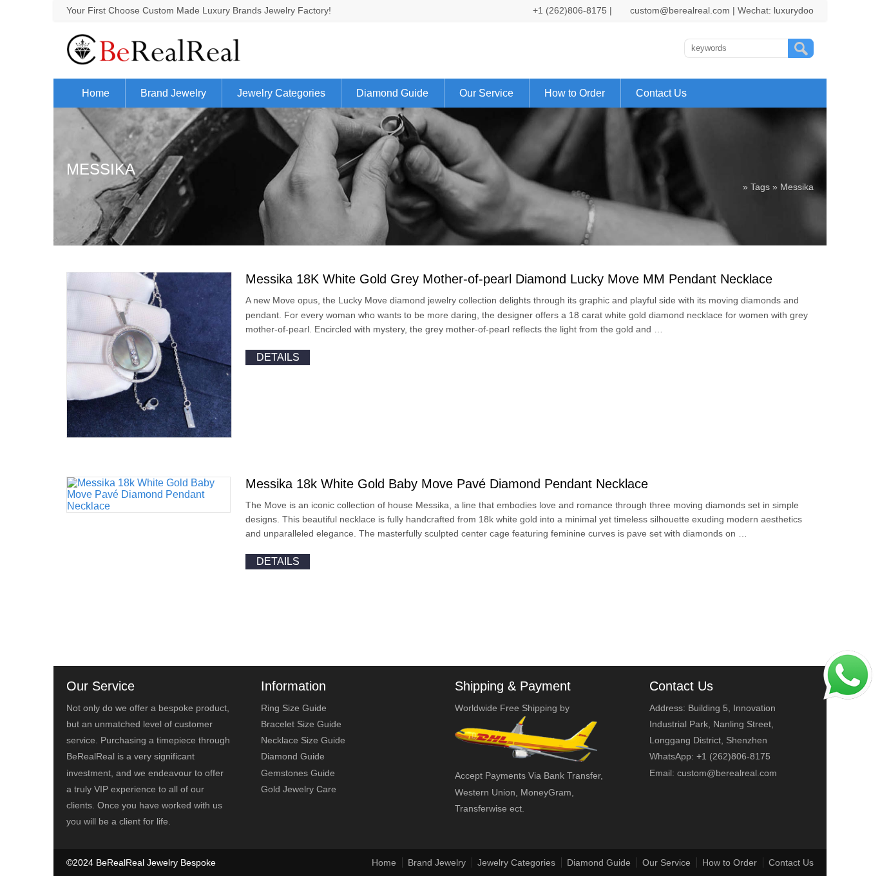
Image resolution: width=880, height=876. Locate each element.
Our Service (486, 93)
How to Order (574, 93)
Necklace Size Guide (303, 740)
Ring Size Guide (294, 708)
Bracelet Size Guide (301, 724)
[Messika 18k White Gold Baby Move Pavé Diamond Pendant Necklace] (148, 505)
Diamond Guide (392, 93)
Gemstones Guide (298, 773)
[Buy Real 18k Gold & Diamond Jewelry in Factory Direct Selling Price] (156, 62)
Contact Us (661, 93)
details (278, 357)
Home (96, 93)
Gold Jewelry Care (298, 789)
